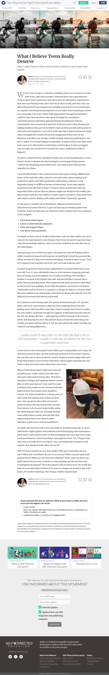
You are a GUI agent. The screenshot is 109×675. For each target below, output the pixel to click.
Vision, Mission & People (50, 658)
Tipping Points (52, 8)
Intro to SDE (7, 8)
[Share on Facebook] (85, 77)
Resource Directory (95, 658)
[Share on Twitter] (80, 77)
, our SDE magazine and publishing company (51, 615)
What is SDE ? (68, 658)
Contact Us (101, 8)
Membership (70, 8)
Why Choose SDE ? (70, 661)
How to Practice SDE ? (72, 664)
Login (93, 2)
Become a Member (47, 661)
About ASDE (85, 8)
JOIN (103, 2)
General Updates (50, 607)
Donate (83, 2)
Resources (35, 8)
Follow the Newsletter (49, 664)
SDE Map (22, 8)
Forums (90, 664)
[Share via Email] (90, 77)
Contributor (45, 515)
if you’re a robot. (54, 590)
